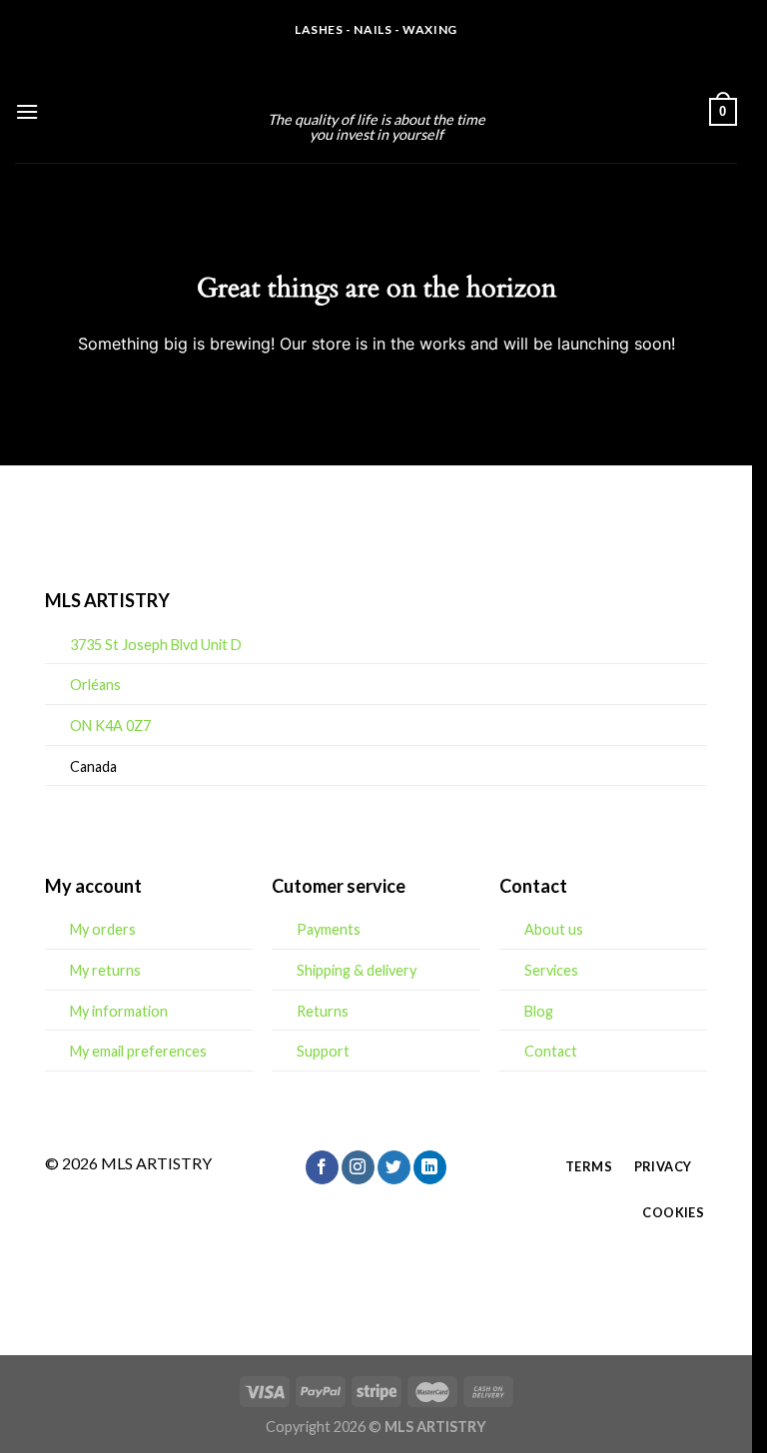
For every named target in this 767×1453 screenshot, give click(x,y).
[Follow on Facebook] (322, 1167)
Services (551, 970)
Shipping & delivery (356, 970)
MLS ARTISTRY (376, 85)
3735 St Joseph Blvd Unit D (156, 644)
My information (119, 1011)
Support (323, 1051)
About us (553, 929)
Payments (329, 929)
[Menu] (27, 111)
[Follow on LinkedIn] (429, 1167)
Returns (323, 1011)
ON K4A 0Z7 (110, 725)
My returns (105, 970)
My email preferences (138, 1051)
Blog (538, 1011)
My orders (103, 929)
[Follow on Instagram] (358, 1167)
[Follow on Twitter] (394, 1167)
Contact (550, 1051)
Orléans (95, 684)
